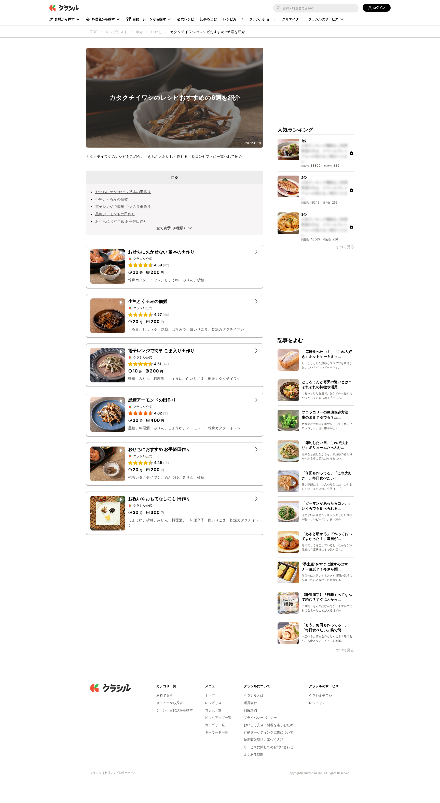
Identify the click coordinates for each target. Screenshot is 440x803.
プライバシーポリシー (260, 717)
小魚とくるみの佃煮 (111, 199)
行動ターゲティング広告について (268, 732)
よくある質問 (254, 754)
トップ (210, 695)
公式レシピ (185, 19)
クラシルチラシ (320, 695)
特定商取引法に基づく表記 (263, 740)
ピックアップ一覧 (218, 717)
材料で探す (164, 695)
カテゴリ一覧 (215, 725)
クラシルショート (262, 19)
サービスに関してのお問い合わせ (268, 747)
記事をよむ (208, 19)
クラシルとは (254, 695)
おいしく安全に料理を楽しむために (270, 725)
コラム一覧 (213, 710)
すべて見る (345, 247)
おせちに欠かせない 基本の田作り (123, 192)
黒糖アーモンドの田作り (115, 214)
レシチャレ (317, 703)
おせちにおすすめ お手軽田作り (121, 221)
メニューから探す (169, 703)
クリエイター (292, 19)
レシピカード (233, 19)
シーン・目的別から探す (174, 710)
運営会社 (250, 703)
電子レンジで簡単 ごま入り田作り (123, 206)
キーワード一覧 (216, 732)
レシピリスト (215, 703)
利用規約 (250, 710)
